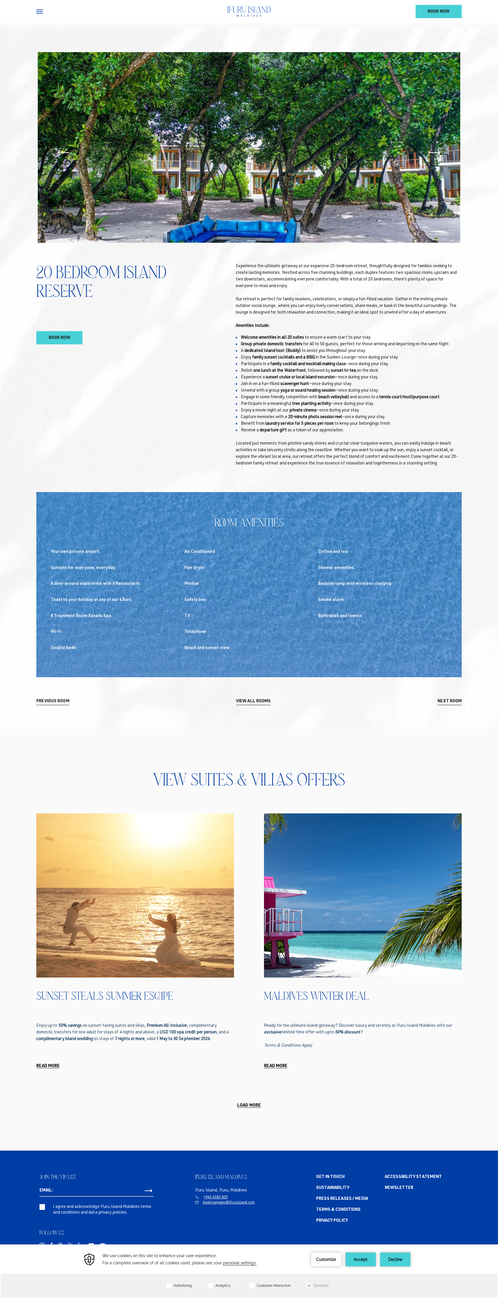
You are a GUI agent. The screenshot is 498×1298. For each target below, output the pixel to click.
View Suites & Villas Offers (249, 779)
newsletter (399, 1188)
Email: (46, 1190)
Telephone (195, 632)
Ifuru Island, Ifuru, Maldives (221, 1190)
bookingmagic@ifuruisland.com (229, 1203)
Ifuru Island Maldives (221, 1177)
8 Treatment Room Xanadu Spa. (81, 616)
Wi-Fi (56, 632)
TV (187, 616)
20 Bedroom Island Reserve (101, 281)
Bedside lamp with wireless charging (354, 584)
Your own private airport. (75, 552)
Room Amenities (249, 522)
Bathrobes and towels (340, 616)
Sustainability (332, 1188)
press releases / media (342, 1199)
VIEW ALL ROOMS (253, 701)
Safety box (195, 600)
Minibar (191, 584)
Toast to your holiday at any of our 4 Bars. (92, 600)
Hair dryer (194, 568)
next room (449, 701)
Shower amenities (336, 568)
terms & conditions (338, 1210)
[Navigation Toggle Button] (39, 12)
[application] (249, 1271)
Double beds (63, 648)
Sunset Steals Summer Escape (104, 995)
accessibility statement (413, 1177)
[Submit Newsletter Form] (148, 1191)
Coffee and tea (333, 552)
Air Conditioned (199, 552)
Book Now (438, 12)
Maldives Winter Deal (316, 995)
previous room (52, 701)
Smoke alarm (331, 600)
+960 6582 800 (215, 1198)
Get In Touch (330, 1177)
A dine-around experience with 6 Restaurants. (96, 584)
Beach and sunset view (206, 648)
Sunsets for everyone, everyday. (83, 568)
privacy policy (332, 1221)
